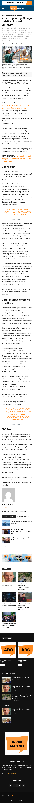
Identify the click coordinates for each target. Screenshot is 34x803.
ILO (8, 511)
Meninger (19, 15)
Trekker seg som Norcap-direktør (21, 677)
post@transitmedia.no (13, 773)
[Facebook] (10, 785)
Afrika (3, 15)
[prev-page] (3, 546)
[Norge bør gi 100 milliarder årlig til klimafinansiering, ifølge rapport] (9, 617)
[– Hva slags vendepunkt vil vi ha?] (6, 540)
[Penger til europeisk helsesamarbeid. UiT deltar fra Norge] (6, 532)
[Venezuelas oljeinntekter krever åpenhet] (6, 523)
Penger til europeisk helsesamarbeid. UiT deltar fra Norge (21, 531)
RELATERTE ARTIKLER (9, 516)
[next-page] (6, 546)
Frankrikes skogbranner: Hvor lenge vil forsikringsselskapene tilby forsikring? (22, 696)
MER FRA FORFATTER (23, 516)
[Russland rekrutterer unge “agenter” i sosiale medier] (9, 597)
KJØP (2, 664)
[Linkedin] (19, 785)
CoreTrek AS (15, 796)
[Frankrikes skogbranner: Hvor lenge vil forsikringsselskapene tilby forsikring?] (25, 577)
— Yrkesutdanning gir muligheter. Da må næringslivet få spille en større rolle (16, 158)
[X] (23, 785)
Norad (12, 511)
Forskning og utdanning (11, 15)
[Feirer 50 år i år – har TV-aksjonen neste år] (9, 577)
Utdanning (23, 511)
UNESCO (17, 511)
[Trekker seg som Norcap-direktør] (6, 680)
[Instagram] (15, 785)
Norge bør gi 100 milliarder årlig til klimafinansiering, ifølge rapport (9, 625)
